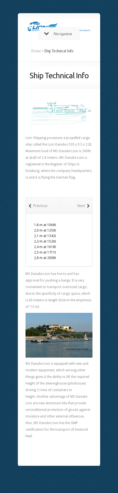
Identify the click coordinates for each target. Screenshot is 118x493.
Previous (40, 206)
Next (81, 206)
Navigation (63, 33)
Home (36, 50)
